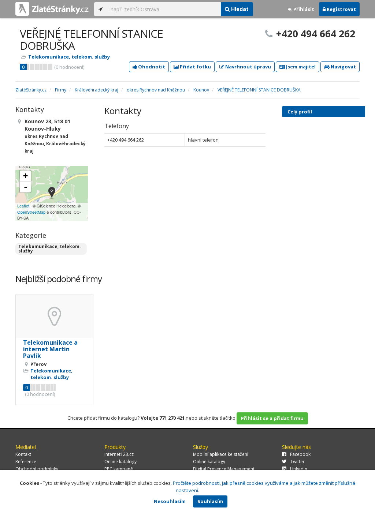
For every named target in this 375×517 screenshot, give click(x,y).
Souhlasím (210, 501)
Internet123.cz (119, 454)
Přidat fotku (195, 66)
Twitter (297, 461)
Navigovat (343, 66)
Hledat (239, 8)
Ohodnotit (151, 66)
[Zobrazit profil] (54, 316)
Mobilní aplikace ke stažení (220, 454)
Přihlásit (303, 9)
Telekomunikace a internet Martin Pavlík (50, 348)
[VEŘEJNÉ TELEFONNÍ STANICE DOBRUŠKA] (52, 193)
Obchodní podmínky (36, 469)
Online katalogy (120, 461)
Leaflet (23, 206)
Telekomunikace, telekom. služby (69, 56)
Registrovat (341, 9)
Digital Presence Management (224, 469)
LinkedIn (298, 469)
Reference (25, 461)
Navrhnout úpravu (247, 66)
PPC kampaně (118, 469)
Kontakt (23, 454)
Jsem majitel (300, 66)
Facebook (300, 454)
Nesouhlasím (170, 501)
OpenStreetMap (31, 212)
